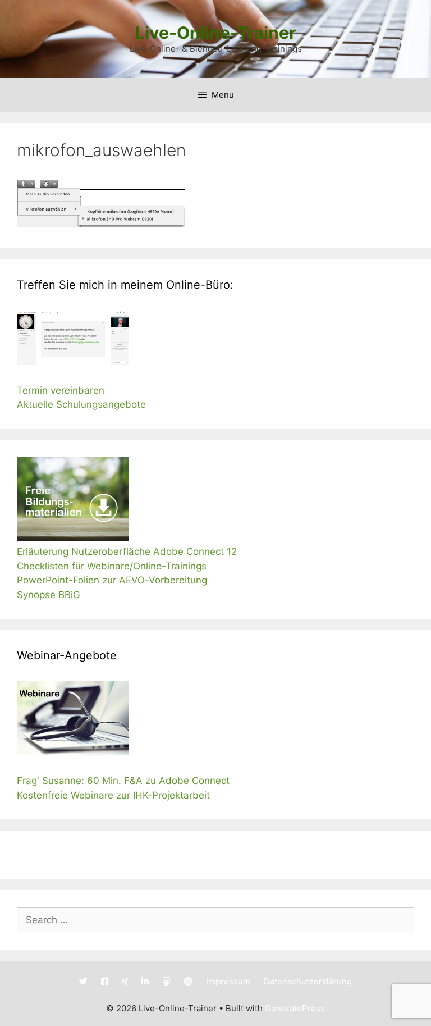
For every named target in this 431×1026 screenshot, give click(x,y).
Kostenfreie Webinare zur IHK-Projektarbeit (113, 795)
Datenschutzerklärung (308, 981)
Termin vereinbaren (60, 390)
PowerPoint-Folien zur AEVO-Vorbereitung (113, 580)
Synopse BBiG (48, 594)
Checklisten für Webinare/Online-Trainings (112, 566)
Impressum (228, 981)
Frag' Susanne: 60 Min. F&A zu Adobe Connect (123, 780)
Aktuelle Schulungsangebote (81, 404)
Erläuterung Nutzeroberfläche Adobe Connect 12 (127, 551)
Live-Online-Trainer (215, 32)
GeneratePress (295, 1008)
